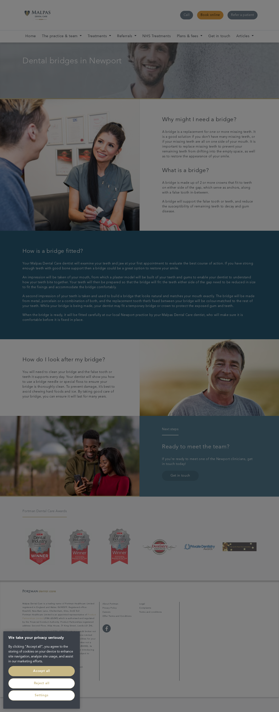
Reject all (41, 683)
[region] (41, 670)
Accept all (41, 671)
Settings (41, 695)
